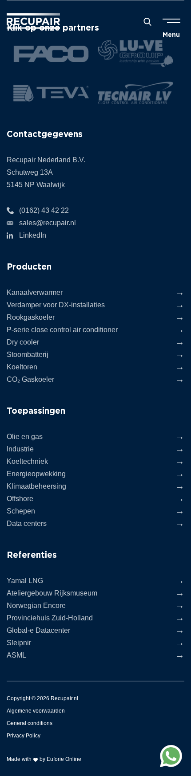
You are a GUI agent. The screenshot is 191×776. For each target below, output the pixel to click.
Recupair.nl (64, 698)
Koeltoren (22, 367)
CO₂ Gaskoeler (30, 379)
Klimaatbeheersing (36, 486)
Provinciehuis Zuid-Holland (50, 618)
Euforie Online (64, 759)
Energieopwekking (36, 474)
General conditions (29, 723)
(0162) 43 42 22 (44, 210)
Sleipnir (19, 643)
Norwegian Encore (36, 605)
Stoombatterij (27, 354)
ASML (16, 655)
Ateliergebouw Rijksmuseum (52, 593)
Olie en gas (25, 436)
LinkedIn (32, 235)
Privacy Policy (23, 736)
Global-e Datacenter (38, 630)
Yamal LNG (25, 580)
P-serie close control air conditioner (62, 329)
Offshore (20, 498)
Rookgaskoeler (31, 317)
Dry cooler (23, 342)
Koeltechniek (27, 461)
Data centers (27, 523)
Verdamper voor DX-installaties (56, 305)
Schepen (21, 511)
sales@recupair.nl (47, 223)
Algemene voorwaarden (36, 711)
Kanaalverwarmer (35, 292)
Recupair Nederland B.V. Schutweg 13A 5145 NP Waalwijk (46, 172)
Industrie (20, 449)
